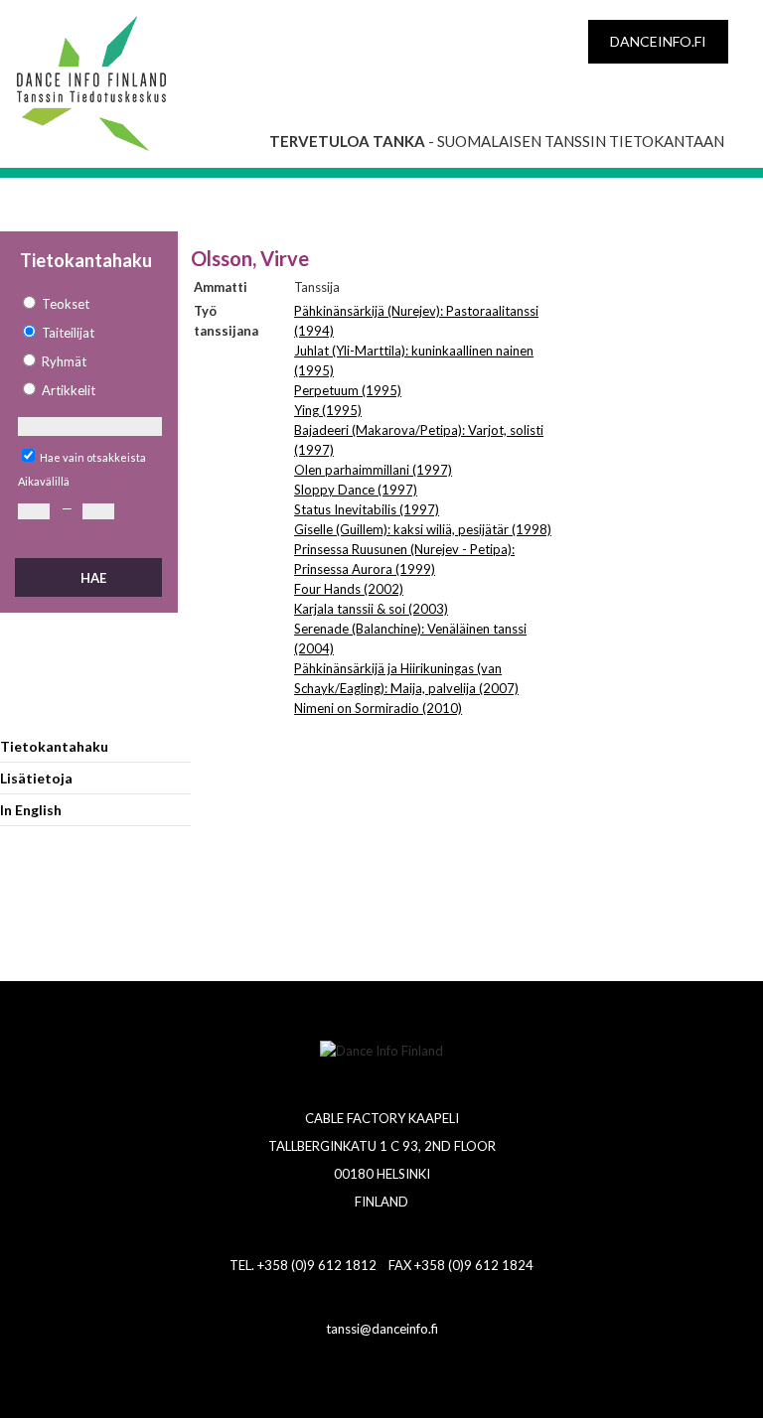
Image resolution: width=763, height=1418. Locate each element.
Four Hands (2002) (348, 589)
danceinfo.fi (658, 41)
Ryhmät (64, 361)
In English (31, 809)
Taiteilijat (68, 333)
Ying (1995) (328, 410)
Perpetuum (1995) (347, 390)
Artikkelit (68, 390)
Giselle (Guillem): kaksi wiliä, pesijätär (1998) (422, 529)
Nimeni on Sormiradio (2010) (378, 708)
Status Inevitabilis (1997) (366, 509)
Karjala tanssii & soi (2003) (371, 609)
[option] (89, 304)
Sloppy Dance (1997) (355, 489)
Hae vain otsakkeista (93, 457)
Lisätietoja (36, 778)
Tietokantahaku (54, 746)
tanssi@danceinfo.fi (382, 1329)
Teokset (65, 304)
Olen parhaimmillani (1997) (373, 470)
